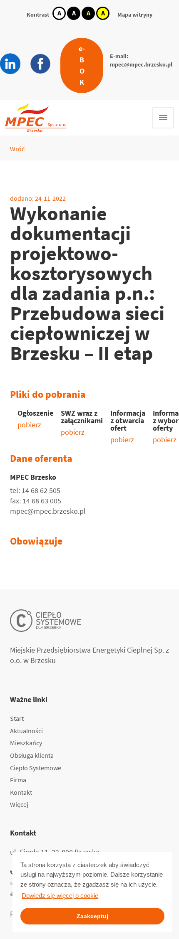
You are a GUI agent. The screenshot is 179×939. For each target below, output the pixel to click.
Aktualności (26, 731)
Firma (18, 780)
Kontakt (21, 792)
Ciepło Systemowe (35, 768)
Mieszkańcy (26, 743)
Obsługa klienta (32, 755)
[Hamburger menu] (163, 117)
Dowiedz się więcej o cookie (60, 895)
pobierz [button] (29, 424)
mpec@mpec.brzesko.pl (141, 64)
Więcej (19, 804)
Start (17, 718)
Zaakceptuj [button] (92, 916)
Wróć (17, 149)
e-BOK (82, 65)
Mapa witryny (134, 14)
